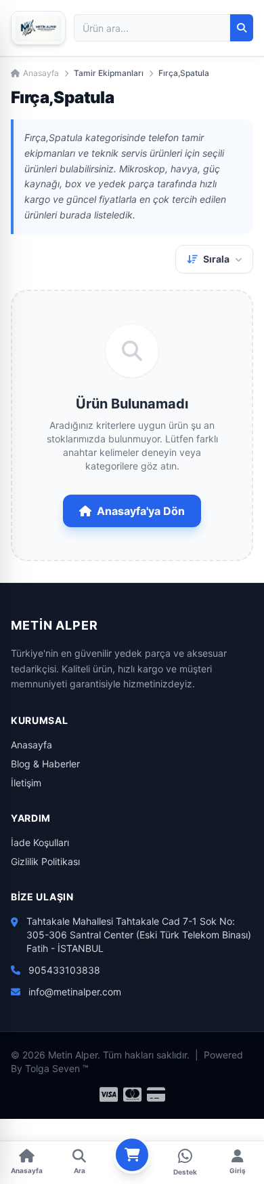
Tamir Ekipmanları (109, 73)
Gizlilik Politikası (45, 861)
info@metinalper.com (74, 991)
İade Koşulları (40, 842)
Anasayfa (41, 73)
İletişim (26, 782)
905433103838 (64, 970)
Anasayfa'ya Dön (141, 511)
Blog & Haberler (45, 763)
